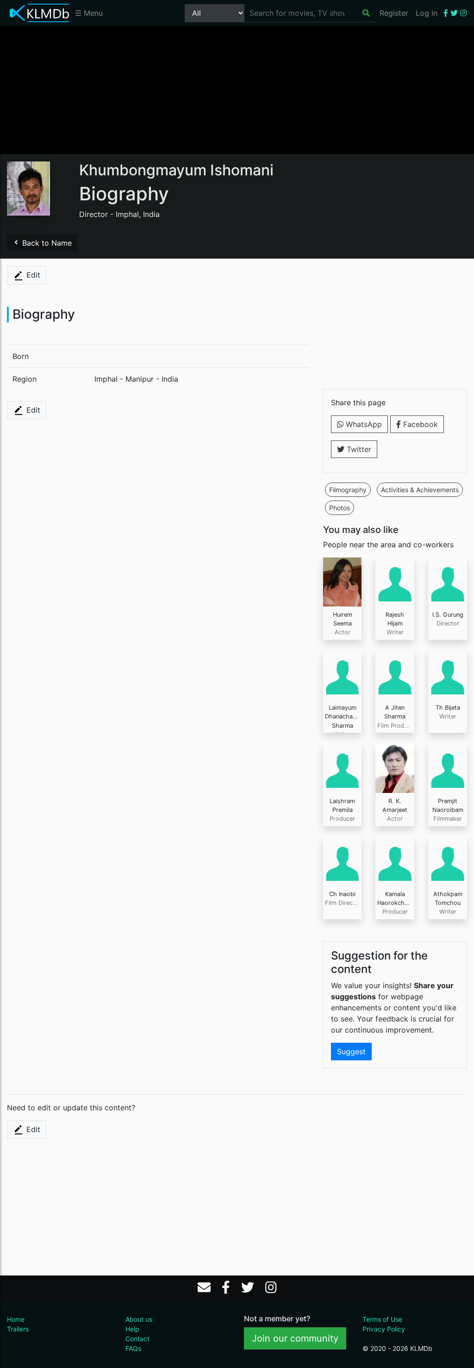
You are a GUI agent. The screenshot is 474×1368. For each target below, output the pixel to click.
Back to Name (46, 243)
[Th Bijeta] (447, 674)
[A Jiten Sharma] (394, 674)
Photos (339, 508)
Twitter (357, 449)
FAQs (133, 1348)
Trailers (18, 1329)
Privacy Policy (383, 1329)
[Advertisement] (237, 89)
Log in (426, 13)
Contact (137, 1339)
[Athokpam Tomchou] (447, 861)
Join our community (295, 1338)
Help (132, 1329)
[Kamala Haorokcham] (394, 861)
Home (16, 1319)
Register (394, 13)
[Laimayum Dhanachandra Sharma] (342, 674)
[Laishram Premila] (342, 767)
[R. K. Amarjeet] (394, 767)
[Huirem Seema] (342, 581)
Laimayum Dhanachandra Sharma (345, 716)
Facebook (419, 424)
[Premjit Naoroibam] (447, 767)
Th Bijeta (448, 707)
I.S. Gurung (447, 614)
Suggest (351, 1051)
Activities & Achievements (420, 490)
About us (138, 1319)
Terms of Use (382, 1319)
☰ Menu (89, 13)
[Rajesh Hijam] (394, 581)
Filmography (348, 490)
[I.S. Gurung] (447, 581)
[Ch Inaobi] (342, 861)
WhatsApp (362, 424)
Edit (32, 274)
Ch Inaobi (342, 894)
